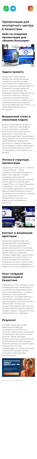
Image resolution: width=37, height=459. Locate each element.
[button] (30, 9)
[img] (13, 8)
